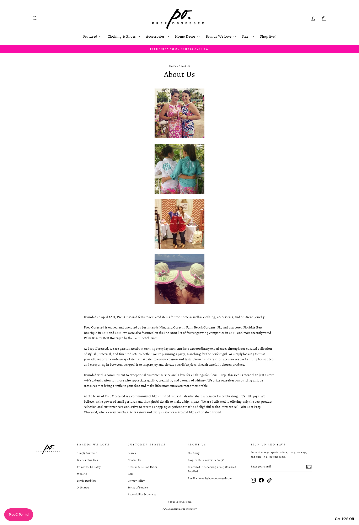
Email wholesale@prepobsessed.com (210, 478)
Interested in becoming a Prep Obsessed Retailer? (212, 469)
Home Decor (185, 36)
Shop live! (268, 36)
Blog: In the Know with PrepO (206, 460)
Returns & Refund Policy (142, 467)
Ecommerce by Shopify (184, 508)
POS (164, 508)
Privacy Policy (136, 481)
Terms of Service (138, 487)
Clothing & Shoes (122, 36)
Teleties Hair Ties (87, 460)
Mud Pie (82, 474)
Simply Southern (87, 453)
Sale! (246, 36)
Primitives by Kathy (89, 467)
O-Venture (83, 487)
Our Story (194, 453)
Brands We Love (219, 36)
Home (173, 66)
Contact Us (134, 460)
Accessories (156, 36)
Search (132, 453)
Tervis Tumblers (86, 481)
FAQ (130, 474)
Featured (90, 36)
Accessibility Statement (142, 494)
